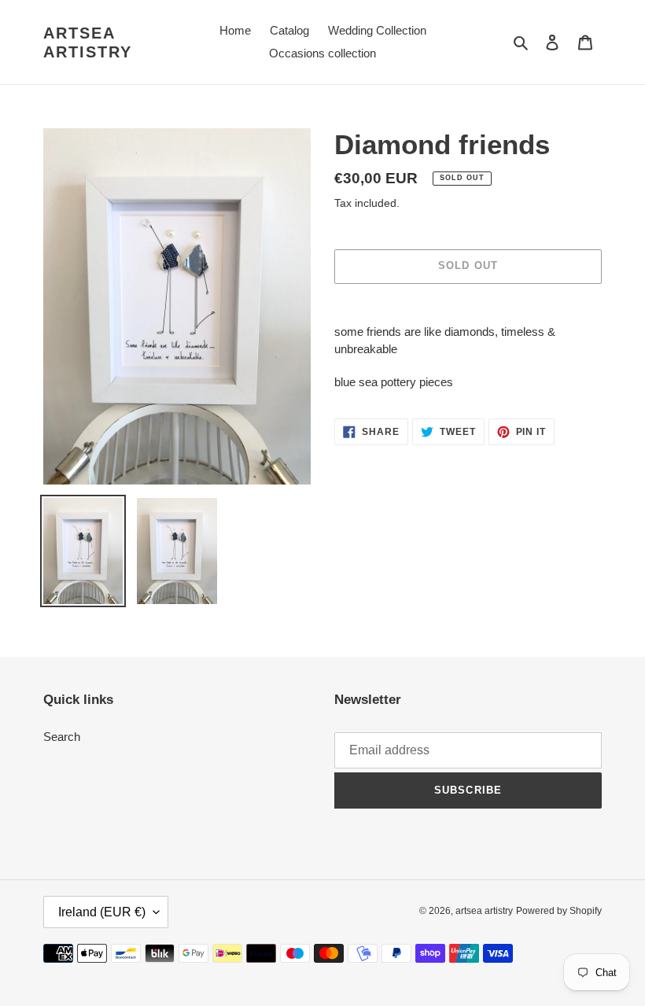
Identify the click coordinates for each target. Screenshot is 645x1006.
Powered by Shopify (559, 910)
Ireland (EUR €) (102, 912)
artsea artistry (87, 42)
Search (61, 736)
